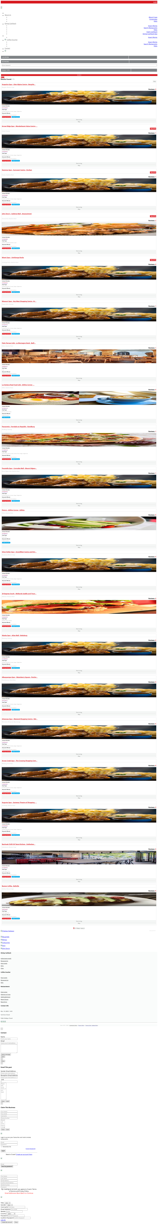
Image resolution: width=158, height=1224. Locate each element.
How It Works (152, 26)
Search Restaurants (150, 28)
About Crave (153, 17)
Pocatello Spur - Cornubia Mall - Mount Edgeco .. (19, 468)
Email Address (6, 1209)
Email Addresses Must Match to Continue (19, 1193)
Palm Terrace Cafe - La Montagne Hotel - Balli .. (19, 343)
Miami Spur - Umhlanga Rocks (13, 258)
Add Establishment (5, 997)
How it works (4, 963)
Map (154, 81)
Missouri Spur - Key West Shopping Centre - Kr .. (19, 301)
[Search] (80, 51)
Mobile (3, 1211)
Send (7, 1101)
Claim (2, 968)
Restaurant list (4, 961)
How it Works (152, 42)
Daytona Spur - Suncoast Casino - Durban (17, 170)
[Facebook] (1, 1022)
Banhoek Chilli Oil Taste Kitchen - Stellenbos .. (18, 844)
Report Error (4, 1002)
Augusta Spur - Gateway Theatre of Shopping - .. (19, 803)
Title (2, 1203)
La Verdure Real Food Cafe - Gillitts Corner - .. (18, 385)
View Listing (79, 119)
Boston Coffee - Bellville (10, 886)
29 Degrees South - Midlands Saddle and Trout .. (19, 594)
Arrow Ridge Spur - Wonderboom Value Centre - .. (19, 126)
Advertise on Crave (5, 994)
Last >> (83, 928)
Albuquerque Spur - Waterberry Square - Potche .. (20, 677)
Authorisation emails (6, 958)
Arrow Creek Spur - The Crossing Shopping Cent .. (19, 761)
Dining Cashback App (150, 34)
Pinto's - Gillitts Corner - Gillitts (13, 510)
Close (2, 1056)
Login (155, 2)
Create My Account (6, 1222)
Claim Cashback (151, 32)
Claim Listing (4, 992)
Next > (78, 928)
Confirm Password (7, 1218)
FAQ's (2, 966)
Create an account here (24, 1154)
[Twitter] (3, 1022)
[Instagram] (5, 1022)
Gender (3, 1205)
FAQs (155, 21)
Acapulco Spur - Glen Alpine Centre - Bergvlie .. (18, 84)
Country (3, 1214)
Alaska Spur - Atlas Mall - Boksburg (14, 635)
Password (4, 1216)
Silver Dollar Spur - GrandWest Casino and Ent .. (19, 552)
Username (4, 1207)
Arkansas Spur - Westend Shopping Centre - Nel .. (19, 719)
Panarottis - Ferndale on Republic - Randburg (18, 427)
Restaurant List (4, 980)
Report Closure (4, 999)
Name (3, 1037)
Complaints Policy (73, 1025)
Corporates (153, 19)
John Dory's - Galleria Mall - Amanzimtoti (17, 214)
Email (2, 1041)
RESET (2, 77)
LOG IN (3, 1220)
